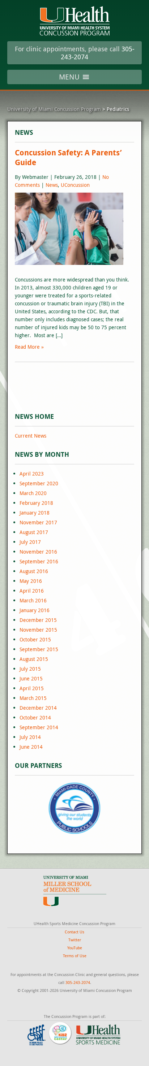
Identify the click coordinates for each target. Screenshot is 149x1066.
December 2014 (38, 707)
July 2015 (30, 668)
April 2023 (32, 473)
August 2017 (34, 532)
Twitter (74, 939)
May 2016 (31, 580)
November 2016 (38, 551)
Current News (30, 435)
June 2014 (31, 746)
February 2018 (36, 502)
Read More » (29, 346)
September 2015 (39, 649)
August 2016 (34, 571)
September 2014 (39, 727)
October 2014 (35, 717)
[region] (74, 808)
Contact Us (74, 931)
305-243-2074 (77, 982)
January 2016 (35, 610)
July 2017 (30, 541)
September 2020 (39, 483)
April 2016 (32, 590)
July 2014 (30, 737)
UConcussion (75, 184)
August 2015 (34, 658)
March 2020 (33, 493)
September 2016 (39, 561)
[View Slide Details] (74, 808)
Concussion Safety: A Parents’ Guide (68, 157)
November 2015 (38, 629)
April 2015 (32, 688)
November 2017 (38, 522)
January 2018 (35, 512)
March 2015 (33, 698)
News (52, 184)
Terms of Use (74, 955)
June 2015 (31, 678)
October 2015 (35, 639)
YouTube (74, 947)
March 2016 (33, 600)
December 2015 (38, 619)
